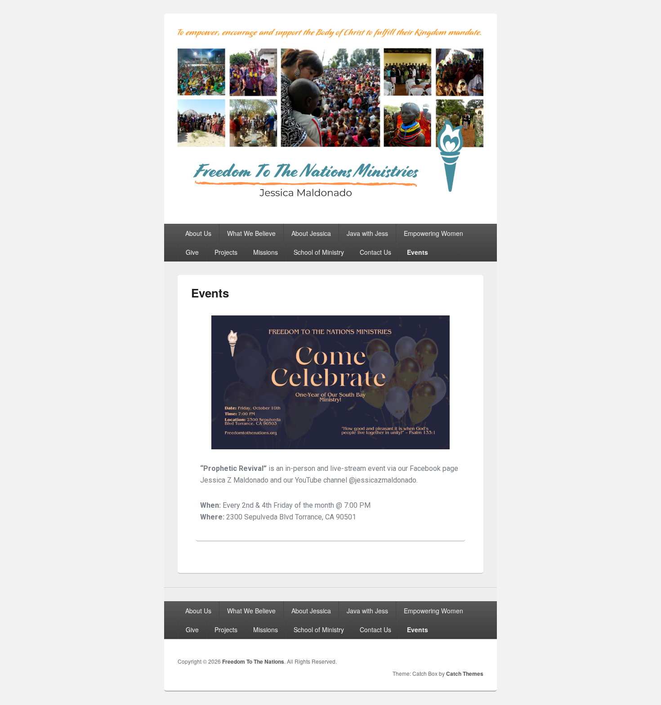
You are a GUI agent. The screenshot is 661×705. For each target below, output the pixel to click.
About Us (198, 233)
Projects (225, 252)
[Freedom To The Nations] (330, 207)
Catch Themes (464, 674)
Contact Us (375, 252)
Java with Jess (367, 233)
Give (192, 252)
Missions (265, 252)
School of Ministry (319, 252)
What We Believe (251, 233)
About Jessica (311, 233)
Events (417, 252)
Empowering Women (433, 233)
